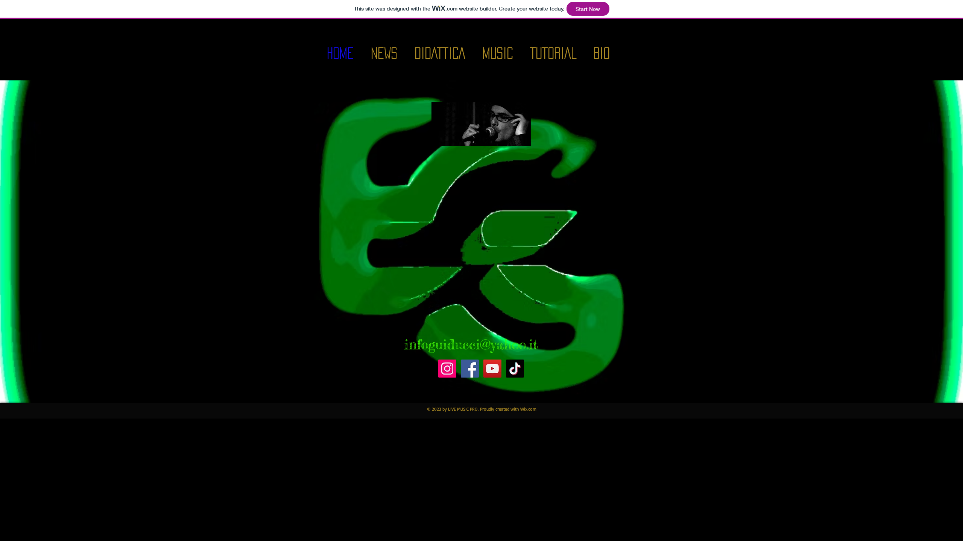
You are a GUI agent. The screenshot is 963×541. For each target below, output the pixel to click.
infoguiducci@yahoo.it (471, 344)
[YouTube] (492, 369)
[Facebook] (470, 369)
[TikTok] (515, 369)
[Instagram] (447, 369)
